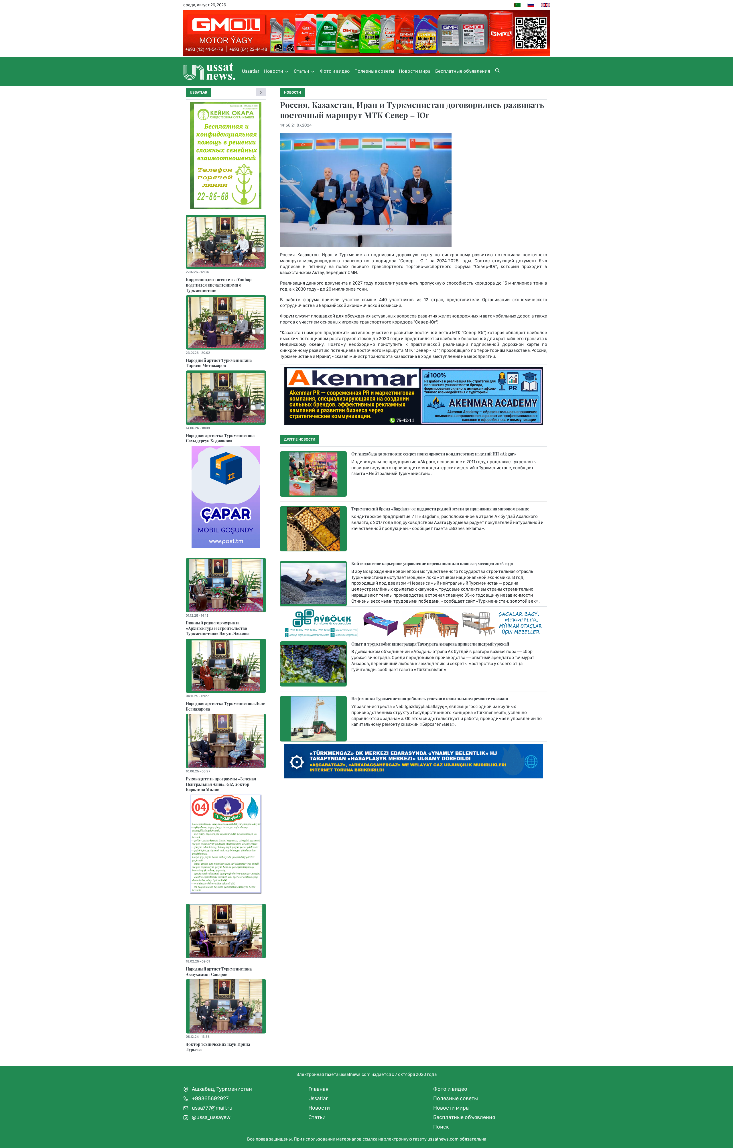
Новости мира (415, 71)
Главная (318, 1089)
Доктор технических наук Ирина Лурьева (218, 1046)
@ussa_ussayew (210, 1117)
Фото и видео (335, 71)
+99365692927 (210, 1098)
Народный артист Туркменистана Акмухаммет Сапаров (219, 971)
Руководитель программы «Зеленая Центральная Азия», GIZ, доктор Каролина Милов (221, 784)
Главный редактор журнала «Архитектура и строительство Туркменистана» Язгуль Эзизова (217, 628)
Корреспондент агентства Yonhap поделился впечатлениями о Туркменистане (218, 285)
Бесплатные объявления (462, 71)
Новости (274, 71)
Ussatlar (250, 71)
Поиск (441, 1126)
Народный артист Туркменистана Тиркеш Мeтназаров (219, 362)
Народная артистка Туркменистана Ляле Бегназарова (225, 706)
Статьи (302, 71)
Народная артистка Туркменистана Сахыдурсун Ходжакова (220, 438)
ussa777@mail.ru (211, 1107)
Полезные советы (374, 71)
